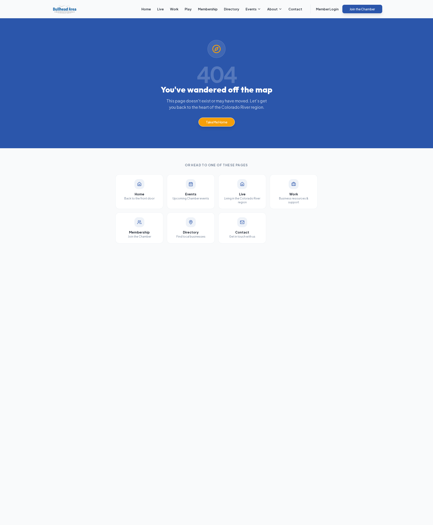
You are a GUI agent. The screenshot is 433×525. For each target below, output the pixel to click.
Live (160, 9)
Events (251, 9)
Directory (231, 9)
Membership (208, 9)
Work (174, 9)
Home (146, 9)
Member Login (327, 9)
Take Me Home (216, 122)
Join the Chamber (362, 9)
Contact (295, 9)
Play (188, 9)
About (272, 9)
